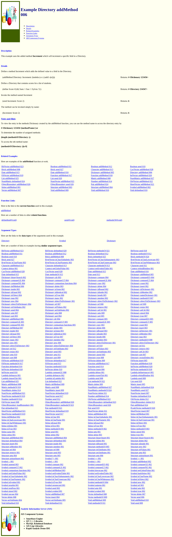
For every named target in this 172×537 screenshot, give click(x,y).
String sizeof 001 (138, 432)
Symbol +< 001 (137, 458)
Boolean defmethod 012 (98, 254)
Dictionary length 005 (97, 295)
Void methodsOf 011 (96, 503)
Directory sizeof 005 (96, 354)
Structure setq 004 (9, 455)
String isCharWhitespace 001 (13, 423)
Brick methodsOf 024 (140, 256)
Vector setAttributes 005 (55, 500)
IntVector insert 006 (96, 369)
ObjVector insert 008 (10, 402)
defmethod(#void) (9, 220)
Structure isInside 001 (140, 444)
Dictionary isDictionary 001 (142, 289)
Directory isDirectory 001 (141, 331)
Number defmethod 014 (141, 396)
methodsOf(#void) (114, 220)
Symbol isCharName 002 (141, 476)
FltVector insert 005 (139, 360)
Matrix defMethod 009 (54, 384)
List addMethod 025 (10, 178)
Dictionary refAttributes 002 (13, 307)
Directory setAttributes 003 (99, 351)
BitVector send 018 (139, 251)
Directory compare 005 (98, 319)
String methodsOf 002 (97, 429)
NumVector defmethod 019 (56, 393)
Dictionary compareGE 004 (13, 280)
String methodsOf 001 (54, 429)
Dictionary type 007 (139, 316)
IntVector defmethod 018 (12, 369)
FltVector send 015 (53, 363)
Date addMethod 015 (10, 172)
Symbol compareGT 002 (12, 467)
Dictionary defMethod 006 (12, 286)
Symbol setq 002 (138, 488)
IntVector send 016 (9, 372)
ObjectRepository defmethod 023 (102, 402)
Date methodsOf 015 (54, 274)
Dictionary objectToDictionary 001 (60, 301)
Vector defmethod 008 (97, 494)
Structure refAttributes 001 (99, 449)
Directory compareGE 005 (12, 322)
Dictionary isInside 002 (98, 292)
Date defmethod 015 (10, 274)
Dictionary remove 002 (98, 307)
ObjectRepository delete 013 (143, 402)
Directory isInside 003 (97, 334)
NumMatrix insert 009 (54, 390)
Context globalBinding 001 (142, 268)
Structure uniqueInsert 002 (12, 458)
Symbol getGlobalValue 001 (143, 470)
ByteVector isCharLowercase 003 (145, 259)
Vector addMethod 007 (11, 190)
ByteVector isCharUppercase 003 (102, 262)
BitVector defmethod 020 (56, 251)
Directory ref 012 (8, 349)
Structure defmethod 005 (55, 441)
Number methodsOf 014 (11, 399)
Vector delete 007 (138, 494)
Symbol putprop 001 (96, 485)
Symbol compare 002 (54, 464)
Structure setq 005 (52, 455)
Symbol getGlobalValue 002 (13, 473)
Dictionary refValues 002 (55, 307)
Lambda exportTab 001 (98, 375)
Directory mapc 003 (9, 340)
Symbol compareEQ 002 (98, 464)
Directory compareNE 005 (12, 325)
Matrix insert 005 (138, 384)
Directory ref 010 (95, 346)
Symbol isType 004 (53, 482)
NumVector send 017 (54, 396)
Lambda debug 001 (96, 372)
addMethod (6, 210)
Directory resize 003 (10, 351)
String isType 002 (138, 426)
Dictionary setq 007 (9, 313)
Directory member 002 (54, 340)
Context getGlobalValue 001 (57, 268)
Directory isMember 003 (141, 334)
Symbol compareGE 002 (141, 464)
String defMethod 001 (140, 414)
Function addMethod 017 (61, 175)
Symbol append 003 (10, 464)
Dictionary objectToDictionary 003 (145, 301)
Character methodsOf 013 (99, 265)
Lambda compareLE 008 (55, 372)
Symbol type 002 (138, 491)
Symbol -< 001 (51, 461)
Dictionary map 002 (9, 298)
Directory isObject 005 (11, 337)
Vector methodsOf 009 (97, 497)
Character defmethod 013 (56, 265)
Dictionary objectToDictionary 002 (103, 301)
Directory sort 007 (138, 354)
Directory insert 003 (139, 328)
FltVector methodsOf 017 (12, 363)
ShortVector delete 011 (97, 411)
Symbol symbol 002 (96, 491)
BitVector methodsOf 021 (99, 251)
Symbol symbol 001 (53, 491)
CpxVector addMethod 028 (141, 169)
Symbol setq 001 (95, 488)
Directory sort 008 (9, 357)
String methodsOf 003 (140, 429)
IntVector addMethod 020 (141, 175)
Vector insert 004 (52, 497)
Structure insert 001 (9, 444)
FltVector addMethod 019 (12, 175)
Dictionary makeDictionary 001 (144, 295)
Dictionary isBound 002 (98, 289)
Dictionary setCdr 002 (140, 310)
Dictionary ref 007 (53, 304)
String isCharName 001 (55, 420)
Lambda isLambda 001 (55, 378)
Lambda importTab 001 (11, 378)
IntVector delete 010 (53, 369)
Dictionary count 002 (140, 283)
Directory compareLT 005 (142, 322)
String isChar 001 (52, 417)
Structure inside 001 (53, 444)
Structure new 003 (138, 446)
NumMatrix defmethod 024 (13, 181)
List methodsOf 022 (96, 381)
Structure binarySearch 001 (142, 438)
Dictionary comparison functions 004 (61, 283)
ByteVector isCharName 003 (13, 262)
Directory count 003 (139, 325)
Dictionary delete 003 (54, 286)
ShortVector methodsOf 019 (13, 414)
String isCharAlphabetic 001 (100, 417)
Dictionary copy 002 (96, 283)
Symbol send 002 (52, 488)
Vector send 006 (137, 497)
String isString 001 (9, 426)
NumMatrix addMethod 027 (142, 178)
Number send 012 (52, 399)
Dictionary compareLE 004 (99, 280)
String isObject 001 (139, 423)
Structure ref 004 (8, 449)
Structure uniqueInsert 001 (142, 455)
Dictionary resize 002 (140, 307)
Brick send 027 (57, 169)
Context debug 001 (9, 268)
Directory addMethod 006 (141, 172)
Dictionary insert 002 (139, 286)
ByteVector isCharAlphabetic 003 (59, 259)
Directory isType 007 (54, 337)
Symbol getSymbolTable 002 (100, 473)
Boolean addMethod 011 (61, 166)
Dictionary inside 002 (10, 289)
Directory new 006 (53, 343)
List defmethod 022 (53, 381)
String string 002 (52, 435)
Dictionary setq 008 (53, 313)
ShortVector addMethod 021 (142, 184)
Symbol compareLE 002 (55, 467)
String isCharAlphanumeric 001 (144, 417)
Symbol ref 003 (137, 485)
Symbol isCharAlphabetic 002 (14, 476)
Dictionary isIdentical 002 (56, 292)
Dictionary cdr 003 (53, 277)
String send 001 (51, 432)
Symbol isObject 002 (139, 479)
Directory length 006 (96, 337)
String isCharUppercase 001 (143, 420)
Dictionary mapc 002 (54, 298)
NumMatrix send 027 (140, 390)
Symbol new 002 (138, 482)
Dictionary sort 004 (53, 316)
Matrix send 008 (52, 387)
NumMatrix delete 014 (11, 390)
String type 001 (137, 435)
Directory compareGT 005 (56, 322)
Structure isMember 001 (11, 446)
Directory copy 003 (96, 325)
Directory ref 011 (138, 346)
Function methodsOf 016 (55, 366)
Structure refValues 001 (140, 449)
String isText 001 (52, 426)
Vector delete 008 (8, 497)
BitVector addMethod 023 (12, 166)
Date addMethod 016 (60, 172)
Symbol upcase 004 (9, 494)
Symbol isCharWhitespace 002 (101, 479)
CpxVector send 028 (53, 271)
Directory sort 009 (53, 357)
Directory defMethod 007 (12, 328)
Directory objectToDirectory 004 (59, 346)
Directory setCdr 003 (139, 351)
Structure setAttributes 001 (99, 452)
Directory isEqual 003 (10, 334)
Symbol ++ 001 (94, 458)
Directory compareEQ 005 (142, 319)
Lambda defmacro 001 (11, 375)
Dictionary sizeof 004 (140, 313)
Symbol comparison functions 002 (16, 470)
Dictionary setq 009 (96, 313)
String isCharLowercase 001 (13, 420)
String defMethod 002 (10, 417)
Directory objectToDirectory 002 (144, 343)
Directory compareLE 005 (99, 322)
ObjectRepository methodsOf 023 (59, 405)
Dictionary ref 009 (138, 304)
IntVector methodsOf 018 (141, 369)
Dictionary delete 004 (97, 286)
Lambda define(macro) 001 (142, 372)
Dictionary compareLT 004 (142, 280)
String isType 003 (9, 429)
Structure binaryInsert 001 (99, 438)
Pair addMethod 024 (99, 184)
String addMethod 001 (11, 187)
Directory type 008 (96, 357)
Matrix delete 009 (95, 384)
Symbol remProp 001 (10, 488)
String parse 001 (8, 432)
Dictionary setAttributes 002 (57, 310)
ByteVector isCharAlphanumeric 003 (103, 259)
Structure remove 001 (10, 452)
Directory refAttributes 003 (56, 349)
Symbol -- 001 (7, 461)
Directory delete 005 (53, 328)
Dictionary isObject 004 (11, 295)
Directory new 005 (9, 343)
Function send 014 (96, 366)
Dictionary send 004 (10, 310)
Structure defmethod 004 (11, 441)
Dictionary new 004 (9, 301)
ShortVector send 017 (54, 414)
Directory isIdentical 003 (55, 334)
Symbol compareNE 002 (141, 467)
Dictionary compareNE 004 (13, 283)
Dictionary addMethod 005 (102, 172)
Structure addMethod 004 (102, 187)
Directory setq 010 (9, 354)
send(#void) (69, 220)
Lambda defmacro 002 (54, 375)
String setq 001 (94, 432)
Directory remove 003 (140, 349)
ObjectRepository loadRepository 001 (17, 405)
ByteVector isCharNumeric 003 (58, 262)
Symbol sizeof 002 (9, 491)
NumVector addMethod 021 (62, 181)
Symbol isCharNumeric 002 (13, 479)
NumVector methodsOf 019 (13, 396)
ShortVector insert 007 (140, 411)
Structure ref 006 (52, 449)
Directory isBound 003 (97, 331)
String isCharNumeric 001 (99, 420)
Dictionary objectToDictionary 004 (16, 304)
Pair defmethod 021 (9, 408)
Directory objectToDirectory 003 (15, 346)
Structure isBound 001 (97, 444)
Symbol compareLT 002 (98, 467)
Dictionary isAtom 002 (55, 289)
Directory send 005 (53, 351)
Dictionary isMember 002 (141, 292)
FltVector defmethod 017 (55, 360)
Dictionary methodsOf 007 (142, 298)
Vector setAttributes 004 (11, 500)
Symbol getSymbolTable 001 (57, 473)
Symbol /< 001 (94, 461)
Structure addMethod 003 (61, 187)
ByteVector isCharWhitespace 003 (145, 262)
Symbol (62, 241)
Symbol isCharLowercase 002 (101, 476)
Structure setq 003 (138, 452)
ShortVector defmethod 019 (57, 411)
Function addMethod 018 (101, 175)
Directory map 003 (139, 337)
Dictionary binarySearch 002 (13, 277)
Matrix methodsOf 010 (11, 387)
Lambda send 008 (95, 378)
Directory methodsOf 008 (141, 340)
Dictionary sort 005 (96, 316)
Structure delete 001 (96, 441)
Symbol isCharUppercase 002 (58, 479)
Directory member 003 (97, 340)
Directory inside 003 (10, 331)
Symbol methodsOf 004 (98, 482)
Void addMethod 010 (100, 190)
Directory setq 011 (53, 354)
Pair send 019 (93, 408)
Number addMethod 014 (101, 181)
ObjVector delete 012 (140, 399)
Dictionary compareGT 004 (57, 280)
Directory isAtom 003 (54, 331)
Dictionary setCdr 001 (97, 310)
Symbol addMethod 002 (140, 187)
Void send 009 (137, 503)
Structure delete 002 (139, 441)
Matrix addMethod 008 (101, 178)
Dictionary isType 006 (54, 295)
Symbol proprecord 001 (55, 485)
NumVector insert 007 (140, 393)
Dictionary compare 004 (98, 277)
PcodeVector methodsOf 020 (143, 408)
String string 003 (95, 435)
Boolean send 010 (137, 166)
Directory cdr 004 (52, 319)
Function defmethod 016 (11, 366)
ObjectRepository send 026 (62, 184)
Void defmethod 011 (53, 503)
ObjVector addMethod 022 (141, 181)
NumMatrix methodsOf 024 (100, 390)
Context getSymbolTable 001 (100, 268)
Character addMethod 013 (102, 169)
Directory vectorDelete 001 (142, 357)
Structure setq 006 (95, 455)
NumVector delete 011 (97, 393)
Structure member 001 (54, 446)
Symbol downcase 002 (97, 470)
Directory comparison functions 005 (60, 325)
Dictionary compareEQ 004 (142, 277)
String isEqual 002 (96, 423)
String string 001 (8, 435)
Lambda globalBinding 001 (142, 375)
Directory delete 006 (96, 328)
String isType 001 (95, 426)
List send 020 (56, 178)
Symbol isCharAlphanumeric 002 (59, 476)
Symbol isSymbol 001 (10, 482)
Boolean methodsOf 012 (141, 254)
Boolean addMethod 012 (101, 166)
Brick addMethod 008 (10, 169)
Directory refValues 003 (98, 349)
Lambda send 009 (138, 378)
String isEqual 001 (53, 423)
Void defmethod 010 (138, 190)
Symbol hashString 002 (140, 473)
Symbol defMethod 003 (55, 470)
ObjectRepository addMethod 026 (15, 184)
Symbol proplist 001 (10, 485)
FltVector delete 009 (96, 360)
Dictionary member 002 (98, 298)
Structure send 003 (53, 452)
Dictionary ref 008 (95, 304)
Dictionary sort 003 (9, 316)
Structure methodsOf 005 (98, 446)
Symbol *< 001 (51, 458)
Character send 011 (139, 265)
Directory (5, 241)
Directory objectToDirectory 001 (102, 343)
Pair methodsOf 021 (53, 408)
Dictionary (111, 241)
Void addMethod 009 (60, 190)
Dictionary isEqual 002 (11, 292)
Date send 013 (94, 274)
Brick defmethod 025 (97, 256)
